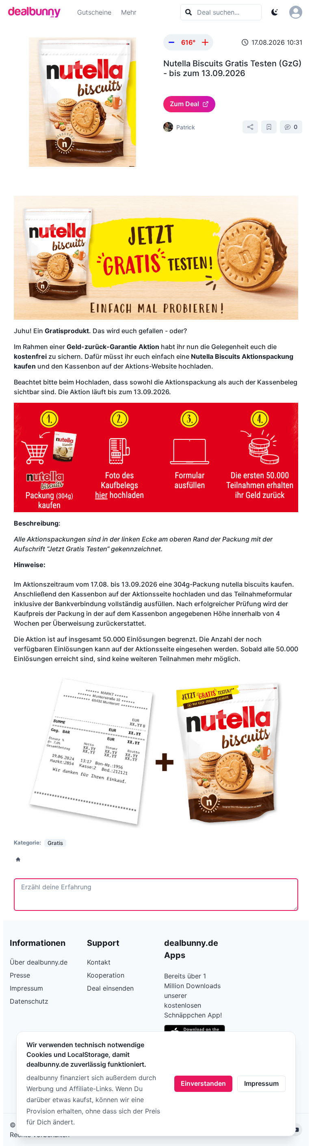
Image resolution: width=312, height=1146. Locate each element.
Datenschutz (29, 1001)
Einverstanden (203, 1083)
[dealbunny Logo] (37, 12)
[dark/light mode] (274, 12)
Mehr (128, 12)
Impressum (261, 1083)
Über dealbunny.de (38, 962)
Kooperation (105, 975)
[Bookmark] (269, 126)
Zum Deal (184, 104)
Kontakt (98, 962)
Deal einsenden (110, 988)
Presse (20, 975)
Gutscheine (94, 12)
